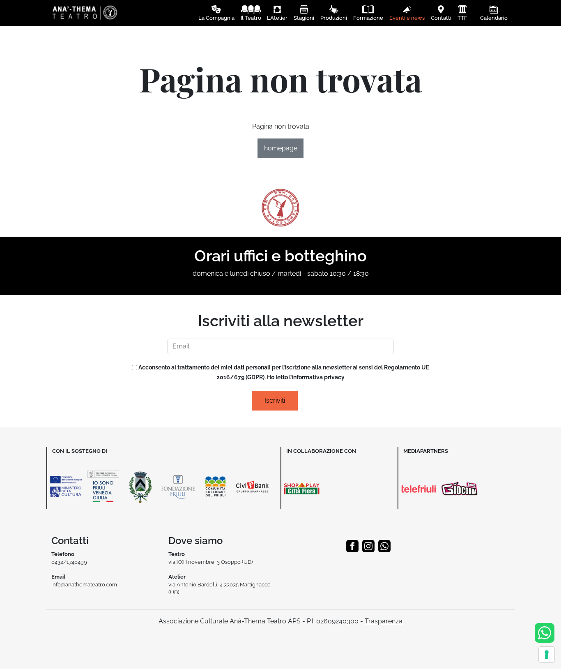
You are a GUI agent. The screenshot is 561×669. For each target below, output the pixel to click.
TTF (462, 18)
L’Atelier (277, 18)
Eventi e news (407, 18)
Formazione (368, 18)
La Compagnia (216, 18)
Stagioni (304, 18)
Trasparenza (383, 621)
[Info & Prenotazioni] (544, 632)
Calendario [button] (494, 18)
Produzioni (333, 18)
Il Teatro (251, 18)
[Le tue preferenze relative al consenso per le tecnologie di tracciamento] (546, 654)
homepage (280, 148)
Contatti (441, 18)
